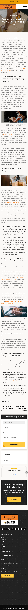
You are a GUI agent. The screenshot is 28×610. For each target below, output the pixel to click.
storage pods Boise (8, 134)
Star (2, 548)
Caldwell (4, 539)
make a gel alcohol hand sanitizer (12, 381)
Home (3, 14)
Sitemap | (13, 608)
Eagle (3, 541)
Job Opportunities (20, 608)
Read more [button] (14, 472)
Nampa (3, 546)
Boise (2, 538)
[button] (1, 472)
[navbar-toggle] (25, 6)
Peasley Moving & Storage (12, 202)
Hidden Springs (6, 552)
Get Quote (14, 499)
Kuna (2, 543)
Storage (6, 461)
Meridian (3, 545)
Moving (6, 458)
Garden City (5, 550)
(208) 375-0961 (14, 2)
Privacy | (8, 608)
